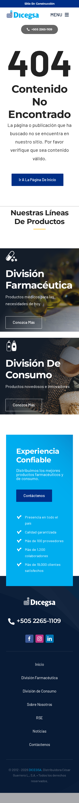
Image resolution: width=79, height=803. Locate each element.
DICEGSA (35, 770)
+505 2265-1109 (39, 621)
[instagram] (39, 639)
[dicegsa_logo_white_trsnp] (39, 598)
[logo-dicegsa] (23, 12)
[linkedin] (50, 639)
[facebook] (29, 639)
